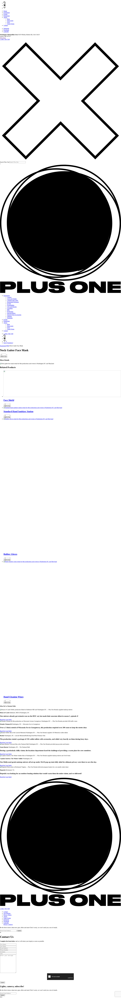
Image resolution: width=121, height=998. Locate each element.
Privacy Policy (8, 915)
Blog (8, 19)
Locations (10, 308)
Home (5, 11)
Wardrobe (10, 318)
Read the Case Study (6, 719)
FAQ (8, 22)
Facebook (6, 30)
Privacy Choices (8, 924)
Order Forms (10, 24)
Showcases (10, 20)
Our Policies (7, 913)
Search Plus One (4, 162)
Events (5, 14)
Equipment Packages (13, 302)
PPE (8, 310)
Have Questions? (8, 343)
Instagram (6, 28)
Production (7, 16)
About (5, 17)
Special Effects (11, 313)
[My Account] (5, 5)
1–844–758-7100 (5, 39)
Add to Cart (4, 356)
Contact (6, 25)
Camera (9, 297)
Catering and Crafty (12, 300)
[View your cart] (5, 8)
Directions (3, 38)
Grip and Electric (12, 307)
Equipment (7, 12)
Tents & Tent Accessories (14, 315)
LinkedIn (6, 31)
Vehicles (9, 316)
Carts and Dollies (12, 299)
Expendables (10, 305)
